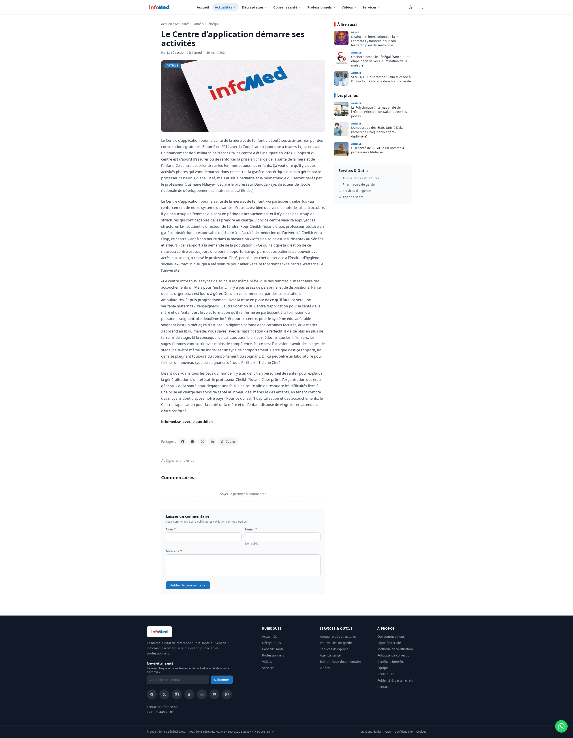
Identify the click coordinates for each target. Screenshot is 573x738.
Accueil (203, 7)
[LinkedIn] (212, 442)
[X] (202, 442)
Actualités (223, 7)
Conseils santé (285, 7)
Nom (171, 529)
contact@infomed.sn (162, 707)
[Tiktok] (189, 694)
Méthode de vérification (395, 649)
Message (174, 551)
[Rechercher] (421, 7)
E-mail (251, 529)
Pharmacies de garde (336, 643)
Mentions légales (371, 732)
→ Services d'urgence (355, 191)
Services (369, 7)
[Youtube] (214, 694)
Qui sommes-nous (391, 636)
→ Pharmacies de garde (357, 184)
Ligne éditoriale (389, 643)
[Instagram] (177, 694)
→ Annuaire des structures (359, 178)
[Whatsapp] (227, 694)
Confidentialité (404, 732)
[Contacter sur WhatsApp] (561, 726)
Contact (383, 686)
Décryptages (252, 7)
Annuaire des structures (338, 636)
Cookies (421, 732)
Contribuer (385, 674)
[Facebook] (183, 442)
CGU (388, 732)
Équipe (382, 668)
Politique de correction (394, 655)
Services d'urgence (334, 649)
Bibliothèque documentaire (340, 661)
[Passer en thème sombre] (410, 7)
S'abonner (221, 680)
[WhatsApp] (192, 442)
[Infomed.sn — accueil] (159, 7)
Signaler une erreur (181, 460)
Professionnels (319, 7)
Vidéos (347, 7)
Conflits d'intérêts (390, 661)
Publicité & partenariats (395, 680)
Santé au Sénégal (205, 24)
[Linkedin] (202, 694)
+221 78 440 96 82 (160, 712)
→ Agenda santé (351, 197)
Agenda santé (330, 655)
